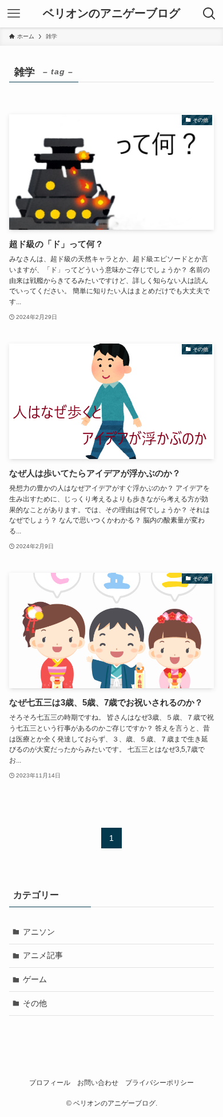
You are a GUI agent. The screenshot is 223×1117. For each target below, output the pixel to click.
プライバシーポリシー (159, 1082)
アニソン (39, 931)
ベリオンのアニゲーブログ (111, 13)
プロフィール (49, 1082)
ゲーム (35, 979)
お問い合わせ (97, 1082)
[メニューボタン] (13, 13)
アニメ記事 (43, 955)
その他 (35, 1003)
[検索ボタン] (209, 13)
